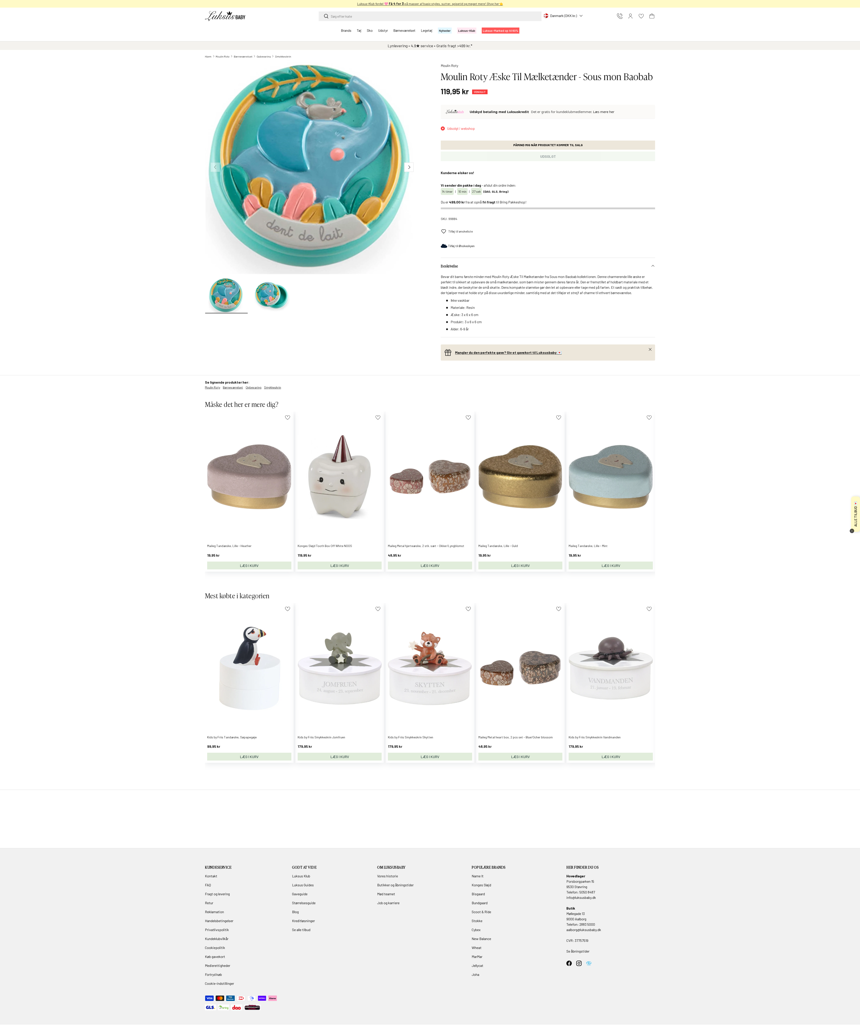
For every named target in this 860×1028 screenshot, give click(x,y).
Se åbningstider (577, 951)
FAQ (208, 885)
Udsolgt (548, 156)
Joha (475, 974)
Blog (295, 912)
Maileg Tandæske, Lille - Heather (229, 546)
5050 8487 (587, 892)
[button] (652, 16)
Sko (370, 30)
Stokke (477, 921)
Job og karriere (388, 903)
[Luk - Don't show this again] (852, 531)
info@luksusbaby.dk (581, 897)
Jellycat (477, 965)
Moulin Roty (223, 56)
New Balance (481, 938)
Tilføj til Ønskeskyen (461, 246)
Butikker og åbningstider (395, 885)
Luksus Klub (301, 876)
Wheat (477, 947)
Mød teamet (386, 894)
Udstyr (383, 30)
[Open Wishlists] (641, 16)
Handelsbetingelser (219, 921)
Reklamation (214, 912)
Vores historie (387, 876)
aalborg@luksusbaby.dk (583, 930)
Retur (209, 903)
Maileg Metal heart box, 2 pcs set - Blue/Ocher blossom (515, 737)
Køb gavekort (215, 956)
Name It (478, 876)
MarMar (477, 956)
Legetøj (426, 30)
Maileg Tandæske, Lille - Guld (498, 546)
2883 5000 (587, 924)
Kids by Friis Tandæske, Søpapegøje (232, 737)
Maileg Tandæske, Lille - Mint (588, 546)
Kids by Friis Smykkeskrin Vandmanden (595, 737)
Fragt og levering (217, 894)
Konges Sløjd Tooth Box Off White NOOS (325, 546)
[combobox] (430, 16)
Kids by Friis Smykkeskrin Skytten (410, 737)
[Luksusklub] (455, 111)
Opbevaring (264, 56)
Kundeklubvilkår (216, 938)
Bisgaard (478, 894)
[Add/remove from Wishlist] (287, 417)
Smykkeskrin (283, 56)
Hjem (208, 56)
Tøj (359, 30)
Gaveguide (299, 894)
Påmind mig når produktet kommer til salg (548, 145)
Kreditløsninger (303, 921)
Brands (346, 30)
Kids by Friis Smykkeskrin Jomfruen (321, 737)
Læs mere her (603, 111)
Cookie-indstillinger (219, 983)
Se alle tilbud (301, 930)
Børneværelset (404, 30)
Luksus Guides (303, 885)
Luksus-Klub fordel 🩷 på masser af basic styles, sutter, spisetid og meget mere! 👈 (430, 4)
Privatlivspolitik (217, 930)
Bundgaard (480, 903)
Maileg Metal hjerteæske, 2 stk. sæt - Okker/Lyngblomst (426, 546)
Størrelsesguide (304, 903)
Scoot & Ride (481, 912)
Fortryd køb (213, 974)
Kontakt (211, 876)
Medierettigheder (217, 965)
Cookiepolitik (215, 947)
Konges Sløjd (481, 885)
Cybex (476, 930)
